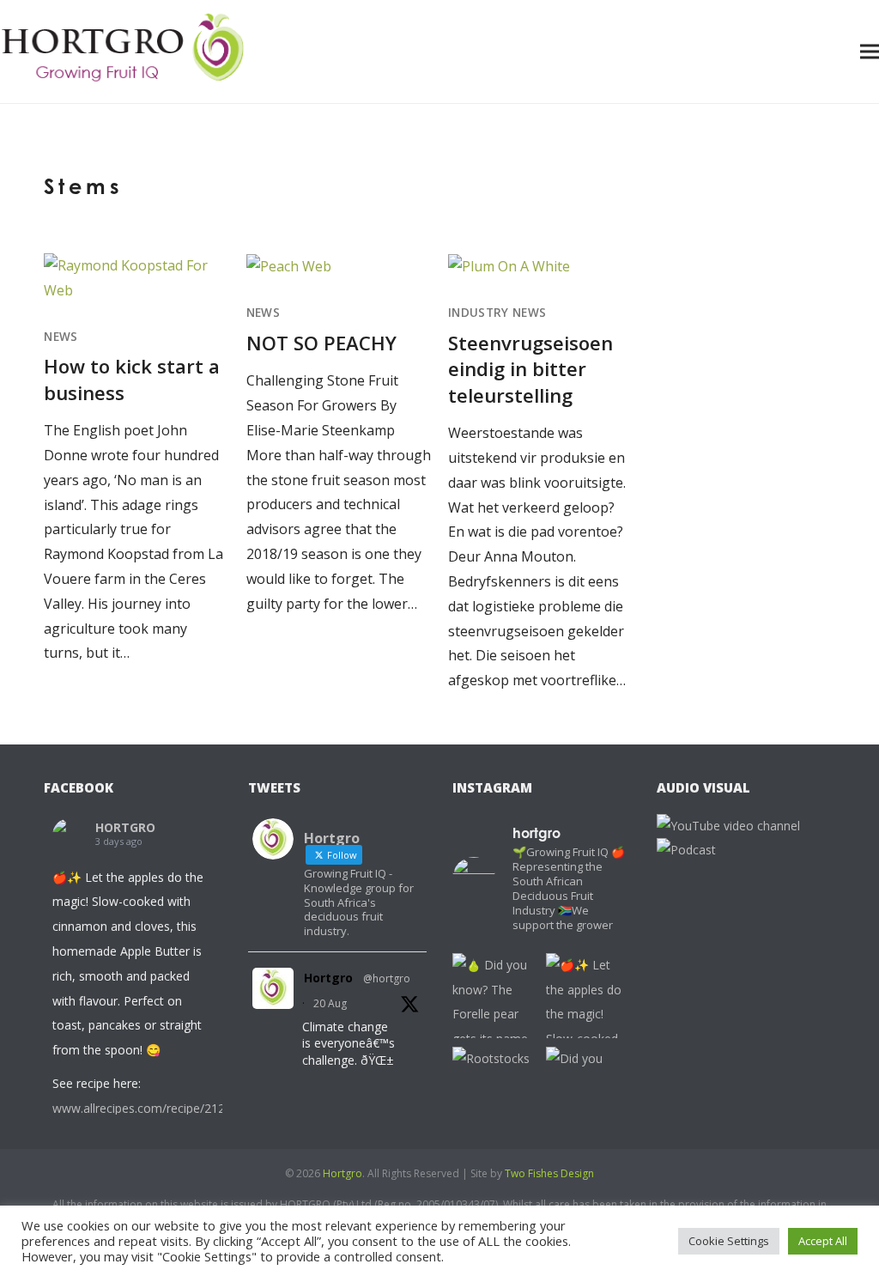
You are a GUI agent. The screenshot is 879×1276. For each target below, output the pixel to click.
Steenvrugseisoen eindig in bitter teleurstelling (530, 369)
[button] (869, 51)
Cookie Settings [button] (728, 1241)
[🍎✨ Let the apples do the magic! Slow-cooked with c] (588, 995)
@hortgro (386, 978)
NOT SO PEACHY (321, 342)
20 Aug (330, 1003)
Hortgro (328, 977)
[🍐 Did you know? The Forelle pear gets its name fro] (494, 995)
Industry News (497, 312)
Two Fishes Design (549, 1173)
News (60, 336)
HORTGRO (125, 827)
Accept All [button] (822, 1241)
